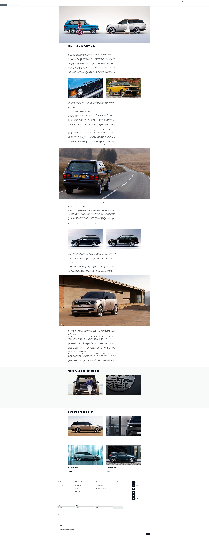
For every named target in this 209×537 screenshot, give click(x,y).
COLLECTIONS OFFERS (78, 485)
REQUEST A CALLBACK (78, 489)
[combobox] (66, 507)
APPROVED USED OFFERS (79, 482)
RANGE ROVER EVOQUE (60, 485)
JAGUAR (118, 485)
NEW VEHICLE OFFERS (78, 481)
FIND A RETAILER (118, 507)
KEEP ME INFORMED (78, 491)
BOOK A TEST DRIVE (78, 488)
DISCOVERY (118, 484)
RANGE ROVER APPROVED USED (80, 494)
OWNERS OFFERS (78, 484)
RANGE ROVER (59, 481)
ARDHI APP (97, 484)
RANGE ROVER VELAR (60, 484)
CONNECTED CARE (98, 489)
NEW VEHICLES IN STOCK (79, 492)
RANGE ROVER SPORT (60, 482)
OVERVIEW (97, 481)
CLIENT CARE (98, 482)
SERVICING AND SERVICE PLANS (101, 488)
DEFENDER (118, 482)
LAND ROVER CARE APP (99, 485)
